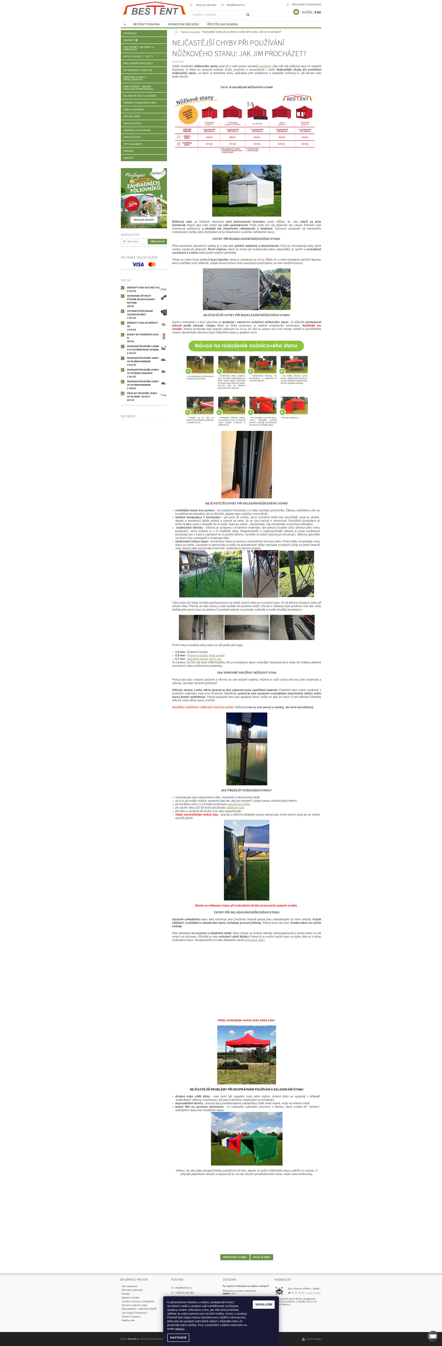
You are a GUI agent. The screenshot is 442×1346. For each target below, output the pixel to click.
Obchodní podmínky (132, 1290)
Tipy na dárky (132, 144)
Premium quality (197, 655)
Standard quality (197, 658)
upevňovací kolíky (239, 804)
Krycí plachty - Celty (138, 56)
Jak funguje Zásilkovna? (134, 1312)
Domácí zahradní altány (140, 102)
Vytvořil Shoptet (313, 1339)
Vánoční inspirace (131, 1316)
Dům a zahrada (133, 109)
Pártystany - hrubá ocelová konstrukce (138, 87)
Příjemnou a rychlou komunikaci (240, 1291)
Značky (128, 158)
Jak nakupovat (129, 1286)
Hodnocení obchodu (183, 24)
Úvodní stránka (125, 24)
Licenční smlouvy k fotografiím (138, 1301)
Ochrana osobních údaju (134, 1305)
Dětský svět (132, 116)
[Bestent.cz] (154, 8)
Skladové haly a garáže (140, 95)
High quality (217, 655)
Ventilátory (132, 137)
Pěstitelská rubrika (222, 24)
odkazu (179, 1328)
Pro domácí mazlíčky (138, 63)
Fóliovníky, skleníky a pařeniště (138, 48)
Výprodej (130, 33)
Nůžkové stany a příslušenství (134, 78)
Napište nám (128, 1320)
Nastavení (178, 1337)
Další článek (261, 1257)
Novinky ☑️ (130, 40)
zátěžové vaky (235, 807)
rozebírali (265, 66)
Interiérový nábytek (137, 70)
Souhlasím (263, 1304)
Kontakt (126, 1294)
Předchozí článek (235, 1257)
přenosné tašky (254, 940)
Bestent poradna (146, 24)
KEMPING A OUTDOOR (136, 130)
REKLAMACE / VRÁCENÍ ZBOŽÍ (139, 1309)
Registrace (314, 4)
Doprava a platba (131, 1297)
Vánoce (128, 151)
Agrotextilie (132, 123)
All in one (215, 658)
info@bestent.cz (184, 1287)
